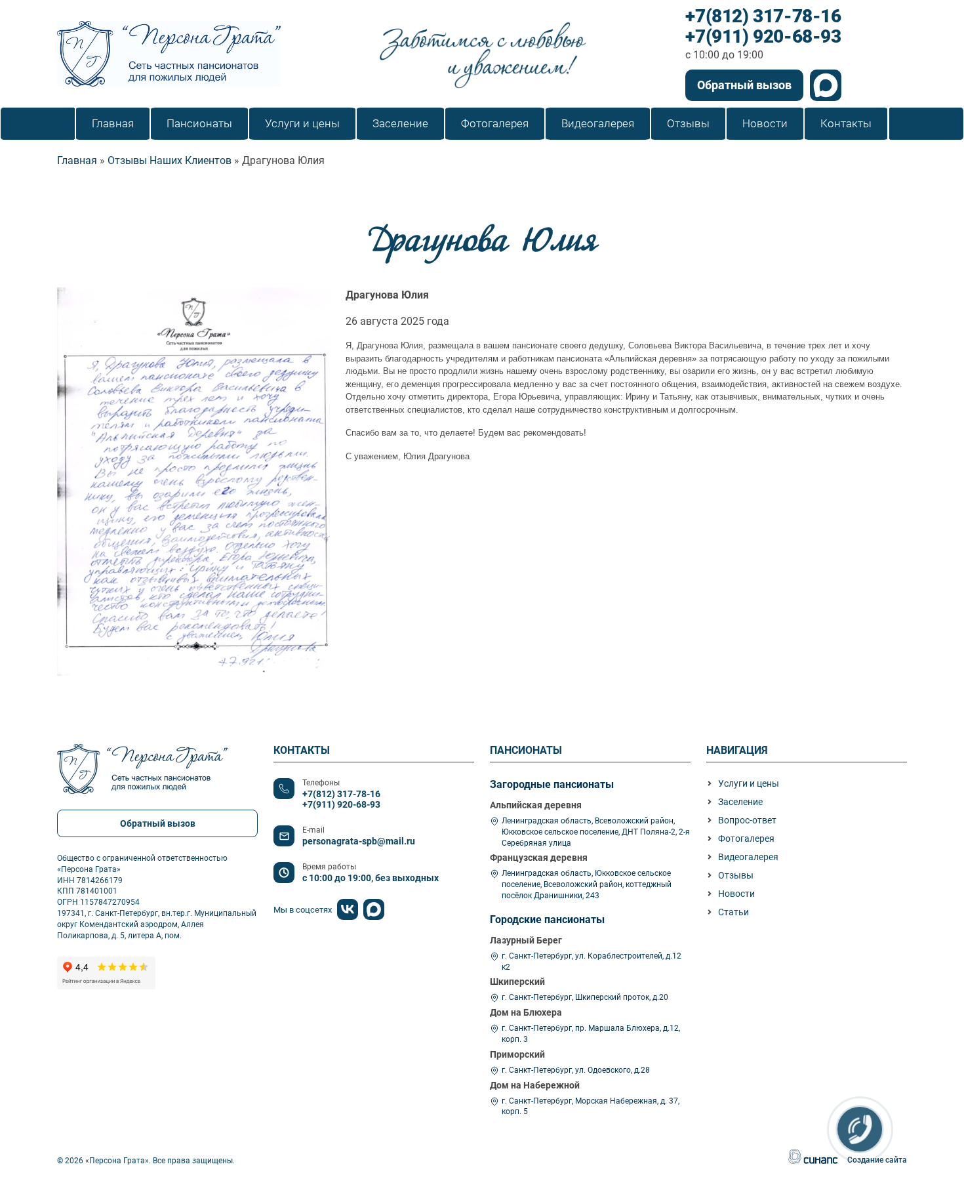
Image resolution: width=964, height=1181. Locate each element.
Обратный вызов (744, 85)
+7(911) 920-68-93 (763, 37)
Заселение (740, 802)
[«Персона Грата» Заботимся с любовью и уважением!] (169, 54)
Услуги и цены (748, 783)
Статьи (733, 912)
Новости (736, 893)
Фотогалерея (746, 838)
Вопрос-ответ (747, 820)
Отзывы (735, 875)
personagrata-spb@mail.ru (358, 841)
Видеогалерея (748, 857)
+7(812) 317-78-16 (763, 17)
